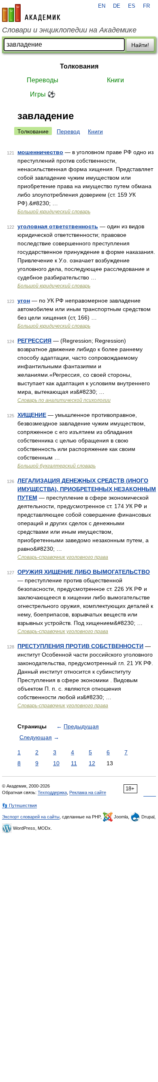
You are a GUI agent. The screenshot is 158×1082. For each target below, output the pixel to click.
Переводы (42, 80)
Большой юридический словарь (53, 212)
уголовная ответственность (57, 226)
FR (146, 6)
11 (74, 763)
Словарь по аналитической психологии (64, 400)
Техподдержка (52, 792)
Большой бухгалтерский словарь (56, 466)
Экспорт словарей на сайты (31, 816)
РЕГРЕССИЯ (34, 340)
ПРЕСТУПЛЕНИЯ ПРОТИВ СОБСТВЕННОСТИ (80, 646)
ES (131, 6)
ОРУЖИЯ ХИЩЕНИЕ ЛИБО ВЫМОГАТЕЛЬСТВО (83, 572)
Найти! (140, 45)
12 (92, 763)
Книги (115, 80)
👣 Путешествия (19, 805)
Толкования (79, 66)
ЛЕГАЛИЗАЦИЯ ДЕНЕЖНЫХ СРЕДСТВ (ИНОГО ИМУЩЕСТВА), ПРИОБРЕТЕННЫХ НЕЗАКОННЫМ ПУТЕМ (86, 489)
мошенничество (40, 152)
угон (23, 300)
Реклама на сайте (87, 792)
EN (101, 6)
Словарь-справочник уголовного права (62, 557)
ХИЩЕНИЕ (31, 415)
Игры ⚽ (43, 94)
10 (56, 763)
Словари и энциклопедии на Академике (69, 30)
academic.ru (31, 13)
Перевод (68, 131)
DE (116, 6)
